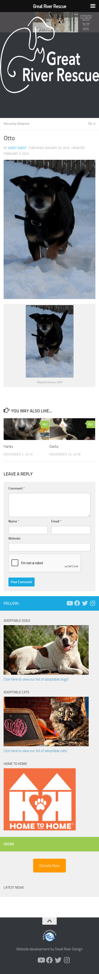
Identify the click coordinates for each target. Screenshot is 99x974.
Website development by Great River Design (49, 949)
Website (14, 538)
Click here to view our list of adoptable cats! (35, 751)
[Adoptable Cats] (46, 745)
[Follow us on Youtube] (69, 603)
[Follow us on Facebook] (77, 603)
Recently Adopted (16, 124)
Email (56, 521)
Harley (8, 446)
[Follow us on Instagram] (92, 603)
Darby (54, 446)
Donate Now (49, 865)
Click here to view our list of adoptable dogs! (36, 679)
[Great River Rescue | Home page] (49, 54)
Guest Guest (17, 148)
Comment (16, 488)
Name (13, 521)
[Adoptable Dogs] (46, 673)
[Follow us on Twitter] (85, 603)
